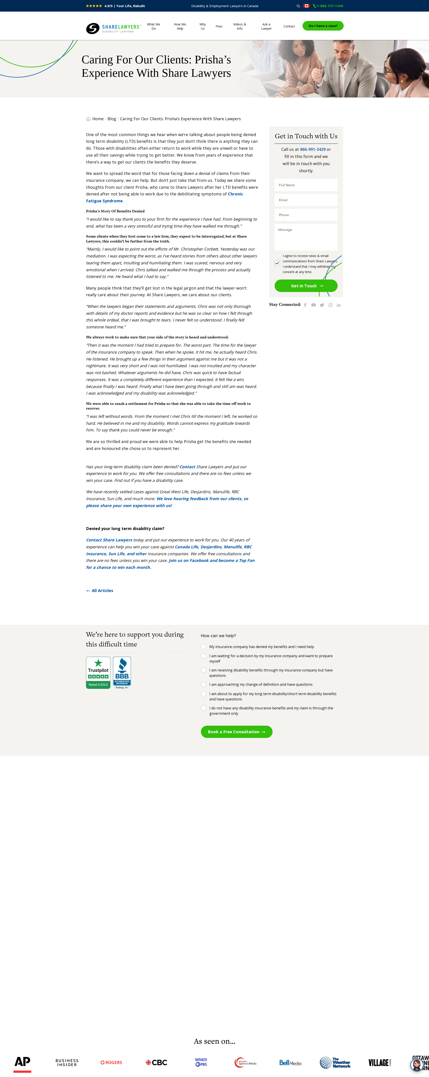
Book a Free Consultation (233, 731)
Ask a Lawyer (266, 26)
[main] (214, 535)
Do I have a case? (323, 25)
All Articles (102, 590)
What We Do (153, 26)
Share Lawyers (100, 34)
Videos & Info (239, 26)
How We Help (180, 26)
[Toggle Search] (298, 6)
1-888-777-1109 (330, 6)
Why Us (203, 26)
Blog (111, 118)
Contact (289, 26)
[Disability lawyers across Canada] (306, 5)
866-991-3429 (313, 149)
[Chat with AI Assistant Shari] (417, 1065)
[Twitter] (322, 304)
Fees (219, 26)
